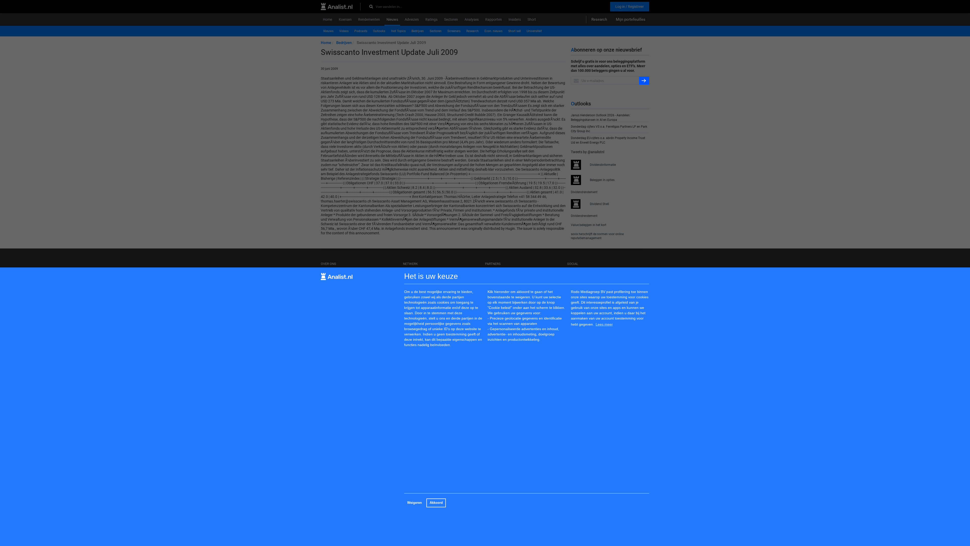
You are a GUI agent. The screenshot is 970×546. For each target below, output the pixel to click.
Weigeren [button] (414, 503)
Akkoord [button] (436, 503)
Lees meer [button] (604, 324)
